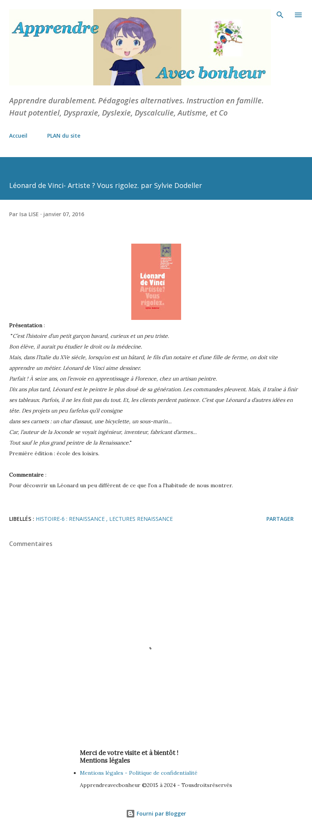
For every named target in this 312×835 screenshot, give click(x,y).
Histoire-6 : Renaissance (71, 518)
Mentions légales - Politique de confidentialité (138, 772)
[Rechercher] (280, 13)
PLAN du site (63, 135)
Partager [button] (280, 518)
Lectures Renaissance (141, 518)
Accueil (18, 135)
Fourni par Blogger (160, 813)
